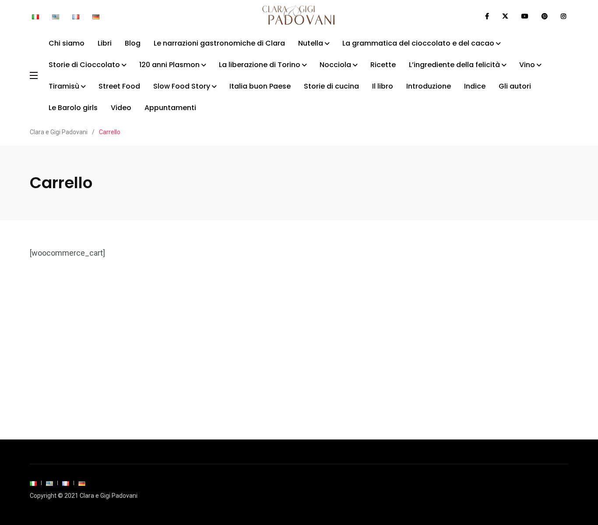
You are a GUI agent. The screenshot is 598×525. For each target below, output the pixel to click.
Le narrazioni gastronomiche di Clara (219, 43)
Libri (105, 43)
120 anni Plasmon (169, 65)
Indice (474, 86)
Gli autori (515, 86)
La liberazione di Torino (259, 65)
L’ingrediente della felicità (454, 65)
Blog (133, 43)
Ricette (383, 65)
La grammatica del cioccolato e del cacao (418, 43)
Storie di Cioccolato (84, 65)
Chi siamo (66, 43)
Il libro (382, 86)
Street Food (119, 86)
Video (121, 108)
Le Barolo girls (73, 108)
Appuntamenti (170, 108)
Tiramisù (64, 86)
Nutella (310, 43)
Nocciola (335, 65)
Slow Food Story (181, 86)
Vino (527, 65)
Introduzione (428, 86)
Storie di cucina (331, 86)
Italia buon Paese (260, 86)
